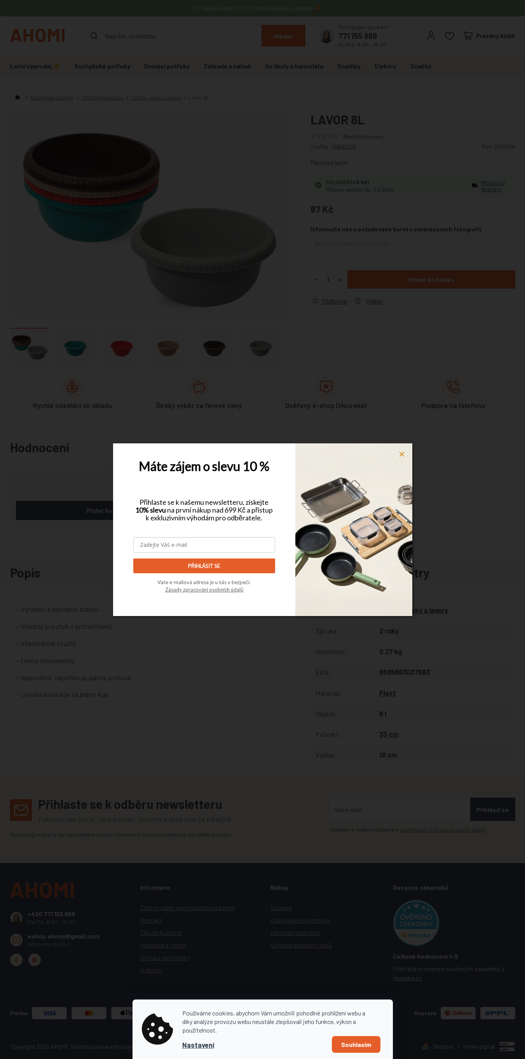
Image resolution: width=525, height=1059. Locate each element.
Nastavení (198, 1045)
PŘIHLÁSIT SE (204, 566)
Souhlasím (356, 1044)
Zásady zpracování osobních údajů (204, 589)
